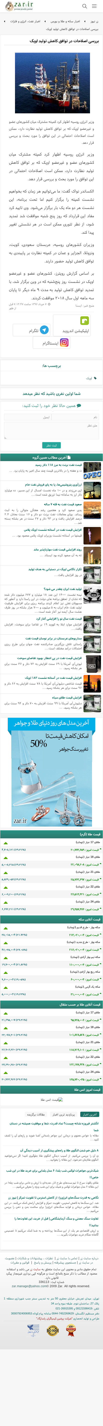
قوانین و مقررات (20, 1262)
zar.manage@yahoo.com (29, 1286)
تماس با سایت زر (67, 1258)
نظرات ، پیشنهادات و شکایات (35, 1258)
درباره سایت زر (89, 1258)
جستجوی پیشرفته (65, 1262)
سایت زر (35, 1269)
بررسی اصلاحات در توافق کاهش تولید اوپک (72, 29)
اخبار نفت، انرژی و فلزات (25, 21)
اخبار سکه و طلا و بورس (65, 21)
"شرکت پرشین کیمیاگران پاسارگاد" (54, 1318)
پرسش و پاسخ (42, 1262)
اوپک (90, 378)
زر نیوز (94, 21)
